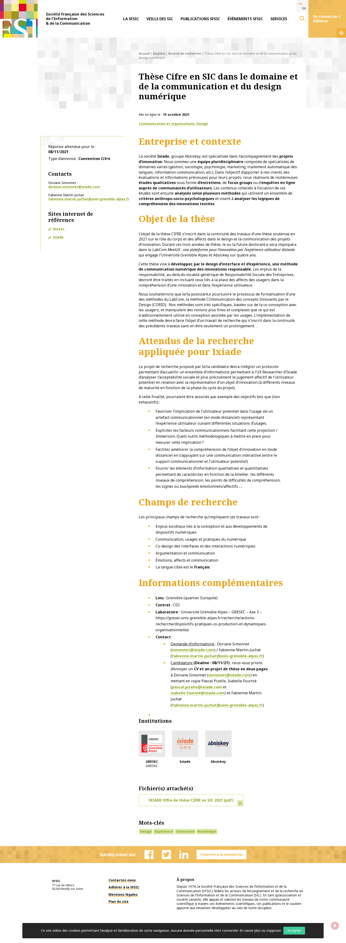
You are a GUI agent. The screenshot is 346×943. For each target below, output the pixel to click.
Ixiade (58, 237)
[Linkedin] (184, 854)
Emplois (159, 53)
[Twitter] (166, 854)
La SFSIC (131, 18)
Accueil (144, 53)
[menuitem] (131, 18)
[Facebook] (149, 854)
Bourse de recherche (184, 53)
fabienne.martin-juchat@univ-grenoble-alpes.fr (88, 199)
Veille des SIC (159, 18)
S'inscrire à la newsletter (221, 854)
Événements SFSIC (245, 18)
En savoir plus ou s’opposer (260, 930)
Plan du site (119, 901)
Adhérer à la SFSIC (124, 887)
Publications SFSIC (200, 18)
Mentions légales (123, 894)
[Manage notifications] (335, 925)
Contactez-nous (122, 880)
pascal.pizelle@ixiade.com (197, 687)
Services (278, 18)
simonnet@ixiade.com (193, 649)
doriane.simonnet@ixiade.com (74, 186)
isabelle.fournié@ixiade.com (198, 692)
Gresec (58, 229)
